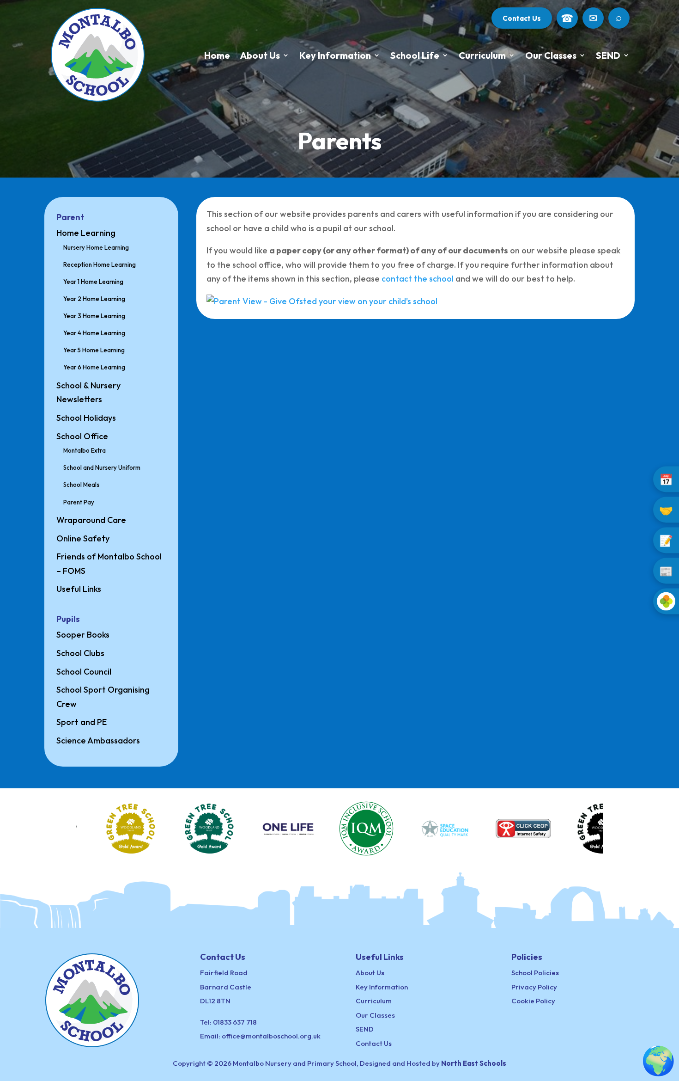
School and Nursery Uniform (101, 467)
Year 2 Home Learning (94, 298)
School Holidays (86, 417)
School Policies (535, 972)
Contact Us (522, 18)
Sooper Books (82, 634)
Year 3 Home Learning (94, 315)
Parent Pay (78, 502)
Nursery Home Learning (96, 247)
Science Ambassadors (98, 740)
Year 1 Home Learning (93, 281)
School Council (83, 671)
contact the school (418, 278)
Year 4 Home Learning (94, 333)
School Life (414, 55)
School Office (82, 436)
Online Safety (82, 538)
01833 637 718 (235, 1022)
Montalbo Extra (84, 450)
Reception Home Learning (99, 264)
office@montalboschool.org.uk (271, 1036)
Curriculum (482, 55)
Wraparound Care (91, 520)
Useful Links (78, 588)
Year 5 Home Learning (94, 350)
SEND (608, 55)
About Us (260, 55)
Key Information (335, 55)
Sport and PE (81, 722)
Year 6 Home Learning (94, 367)
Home (217, 55)
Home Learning (85, 232)
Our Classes (550, 55)
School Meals (81, 484)
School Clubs (80, 653)
